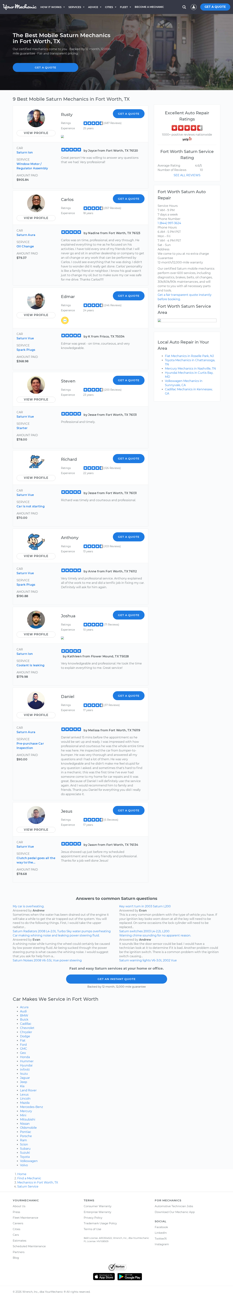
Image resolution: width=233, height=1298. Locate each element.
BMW (24, 1015)
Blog (16, 1257)
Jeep (23, 1082)
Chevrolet (27, 1028)
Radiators (30, 931)
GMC (23, 1048)
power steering (71, 960)
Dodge (25, 1036)
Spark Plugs (26, 350)
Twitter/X (161, 1238)
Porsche (26, 1136)
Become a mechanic (149, 7)
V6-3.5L (47, 960)
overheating (102, 931)
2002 (166, 960)
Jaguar (25, 1078)
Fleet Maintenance (25, 1217)
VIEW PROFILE (36, 133)
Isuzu (24, 1073)
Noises (28, 960)
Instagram (162, 1244)
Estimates (19, 1240)
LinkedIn (161, 1232)
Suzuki (25, 1152)
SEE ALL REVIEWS (187, 175)
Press (16, 1212)
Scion (24, 1144)
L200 (165, 931)
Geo (23, 1053)
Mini (23, 1115)
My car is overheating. (28, 906)
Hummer (26, 1061)
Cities (109, 7)
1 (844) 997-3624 (169, 223)
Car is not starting (31, 506)
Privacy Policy (93, 1217)
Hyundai (26, 1065)
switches (136, 931)
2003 (147, 931)
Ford (23, 1044)
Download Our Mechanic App (175, 1212)
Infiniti (25, 1069)
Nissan (25, 1123)
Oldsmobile (28, 1127)
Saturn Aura (26, 235)
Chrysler (26, 1032)
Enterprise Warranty (97, 1212)
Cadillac (25, 1023)
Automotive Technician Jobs (174, 1206)
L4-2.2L (156, 931)
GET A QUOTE (215, 7)
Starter (22, 428)
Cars (16, 1234)
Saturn (18, 931)
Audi (23, 1011)
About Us (19, 1206)
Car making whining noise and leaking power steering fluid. (56, 935)
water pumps (82, 931)
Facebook (161, 1227)
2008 (41, 931)
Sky (69, 931)
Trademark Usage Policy (100, 1223)
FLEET (124, 7)
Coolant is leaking (31, 665)
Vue (56, 960)
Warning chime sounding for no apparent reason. (155, 935)
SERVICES (74, 7)
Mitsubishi (27, 1119)
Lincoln (25, 1098)
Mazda (24, 1102)
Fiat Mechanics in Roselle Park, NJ (189, 356)
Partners (18, 1252)
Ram (23, 1140)
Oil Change (25, 246)
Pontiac (25, 1132)
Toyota (25, 1157)
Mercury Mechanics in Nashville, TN (190, 368)
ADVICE (93, 7)
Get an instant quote (117, 979)
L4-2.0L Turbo (56, 931)
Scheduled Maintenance (29, 1246)
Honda (25, 1057)
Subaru (25, 1148)
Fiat (22, 1040)
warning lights (140, 960)
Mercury (26, 1111)
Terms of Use (92, 1229)
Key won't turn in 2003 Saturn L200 (145, 906)
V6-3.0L (156, 960)
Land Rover (28, 1090)
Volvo (24, 1165)
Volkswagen (29, 1161)
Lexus (24, 1094)
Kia (22, 1086)
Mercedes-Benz (31, 1107)
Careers (18, 1223)
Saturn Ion (25, 152)
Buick (24, 1019)
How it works (51, 7)
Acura (24, 1007)
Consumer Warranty (97, 1206)
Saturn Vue (25, 338)
